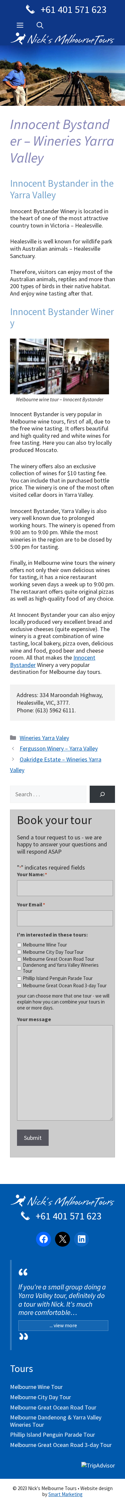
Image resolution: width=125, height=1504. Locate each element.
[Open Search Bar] (40, 25)
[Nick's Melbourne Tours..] (62, 38)
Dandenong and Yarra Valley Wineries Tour (61, 968)
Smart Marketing (65, 1494)
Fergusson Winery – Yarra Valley (59, 748)
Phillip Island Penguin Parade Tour (58, 978)
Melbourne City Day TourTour (53, 952)
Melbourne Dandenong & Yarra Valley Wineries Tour (55, 1420)
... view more (63, 1325)
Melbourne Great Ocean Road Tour (58, 959)
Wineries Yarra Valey (44, 738)
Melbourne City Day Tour (40, 1397)
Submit (33, 1138)
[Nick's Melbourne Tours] (62, 1204)
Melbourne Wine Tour (45, 945)
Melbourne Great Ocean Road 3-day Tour (65, 986)
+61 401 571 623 (73, 9)
